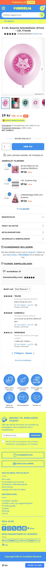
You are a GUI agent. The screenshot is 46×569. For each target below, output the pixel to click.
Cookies (5, 508)
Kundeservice (25, 455)
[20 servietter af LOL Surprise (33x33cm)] (15, 169)
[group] (5, 103)
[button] (42, 69)
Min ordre (6, 479)
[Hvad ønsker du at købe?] (3, 8)
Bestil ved (8, 289)
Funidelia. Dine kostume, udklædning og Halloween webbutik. (22, 8)
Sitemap (5, 511)
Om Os (5, 513)
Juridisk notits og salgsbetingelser (17, 503)
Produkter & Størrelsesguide (14, 484)
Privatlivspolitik (9, 506)
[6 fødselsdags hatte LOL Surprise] (15, 198)
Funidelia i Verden (10, 501)
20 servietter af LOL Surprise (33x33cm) (30, 167)
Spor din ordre (25, 463)
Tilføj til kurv (35, 565)
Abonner (35, 435)
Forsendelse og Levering (13, 482)
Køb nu (28, 146)
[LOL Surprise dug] (15, 184)
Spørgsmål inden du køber (14, 489)
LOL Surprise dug (28, 180)
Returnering (7, 487)
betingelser (22, 444)
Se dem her (37, 34)
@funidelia (12, 255)
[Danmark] (4, 528)
